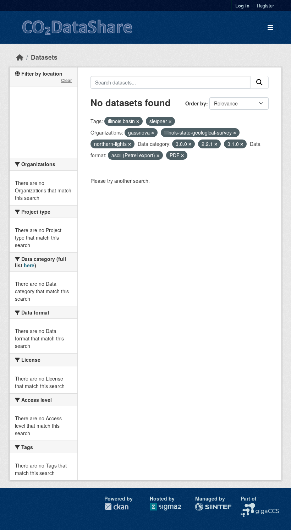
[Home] (19, 57)
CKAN (116, 506)
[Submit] (259, 82)
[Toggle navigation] (270, 27)
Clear (66, 80)
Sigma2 (171, 506)
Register (265, 5)
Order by (195, 103)
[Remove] (137, 121)
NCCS (247, 506)
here (29, 265)
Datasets (44, 57)
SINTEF (204, 506)
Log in (242, 5)
